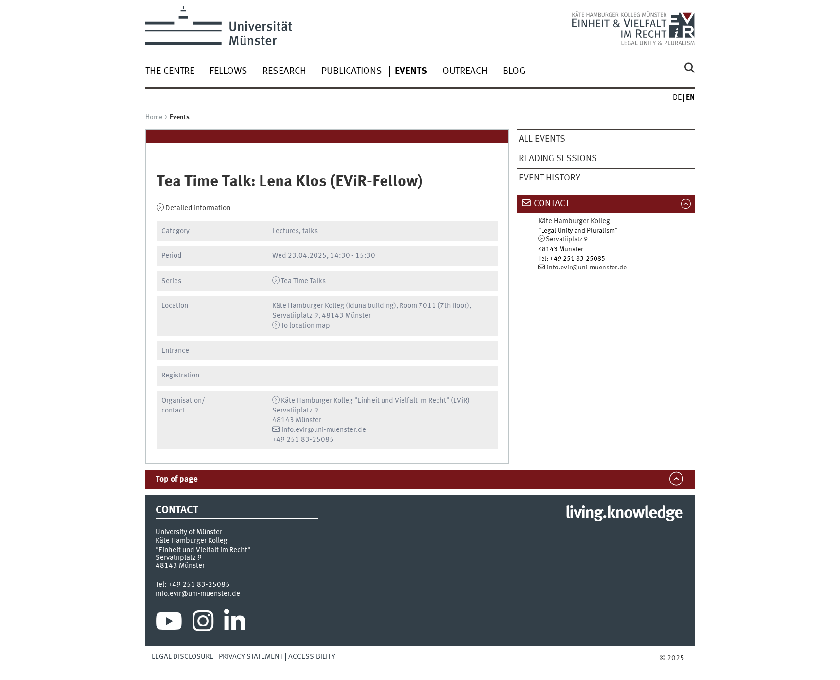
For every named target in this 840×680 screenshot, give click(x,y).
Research (284, 71)
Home (153, 117)
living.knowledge (623, 513)
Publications (351, 71)
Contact (552, 203)
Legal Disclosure (182, 657)
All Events (542, 139)
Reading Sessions (558, 158)
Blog (514, 71)
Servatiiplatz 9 (567, 239)
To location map (305, 326)
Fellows (228, 71)
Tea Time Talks (303, 281)
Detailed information (197, 208)
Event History (549, 178)
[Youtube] (169, 623)
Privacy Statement (251, 657)
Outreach (465, 71)
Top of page (177, 479)
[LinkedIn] (234, 623)
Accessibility (311, 657)
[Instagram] (202, 623)
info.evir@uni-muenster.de (323, 430)
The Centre (169, 71)
